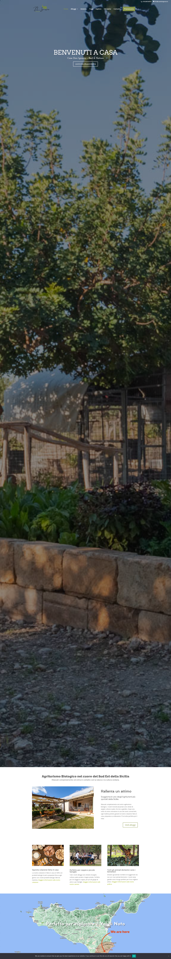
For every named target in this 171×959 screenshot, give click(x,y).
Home (66, 9)
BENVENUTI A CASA (86, 59)
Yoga (91, 9)
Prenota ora (129, 9)
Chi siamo (107, 9)
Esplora (98, 9)
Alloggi (73, 9)
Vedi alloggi (130, 825)
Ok (134, 956)
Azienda (84, 9)
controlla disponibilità (85, 70)
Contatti (117, 9)
